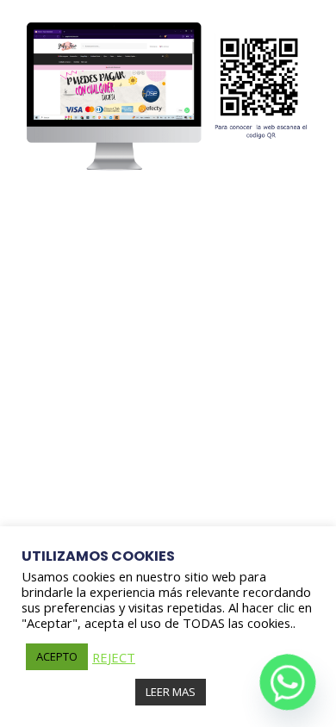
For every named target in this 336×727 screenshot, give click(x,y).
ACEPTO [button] (57, 656)
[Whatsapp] (287, 682)
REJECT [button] (113, 657)
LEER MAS (171, 691)
